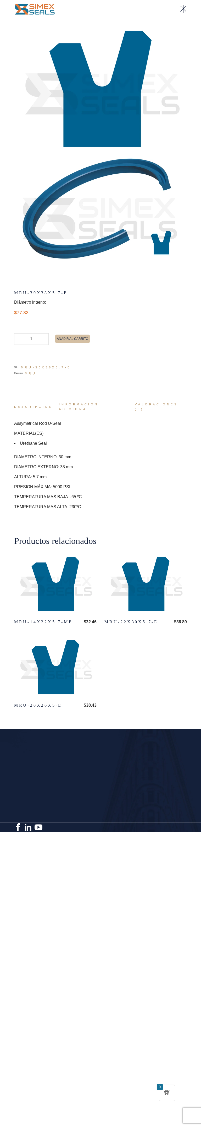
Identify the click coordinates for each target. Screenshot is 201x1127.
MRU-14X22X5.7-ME (43, 622)
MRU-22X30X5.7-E (131, 622)
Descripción (33, 406)
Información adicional (79, 407)
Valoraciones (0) (156, 407)
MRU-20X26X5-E (38, 705)
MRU (31, 373)
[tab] (33, 407)
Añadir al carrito (72, 339)
